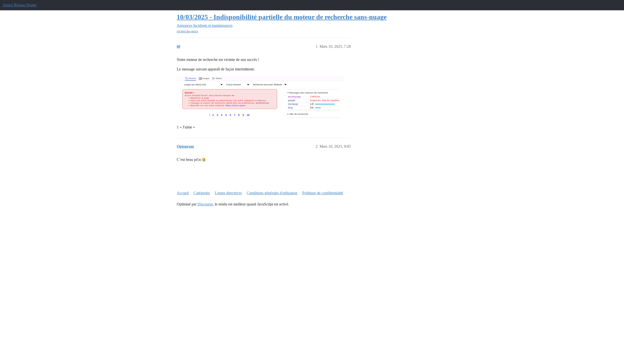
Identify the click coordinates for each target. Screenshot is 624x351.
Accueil (183, 193)
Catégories (202, 193)
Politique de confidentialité (322, 193)
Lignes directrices (228, 193)
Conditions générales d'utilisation (272, 193)
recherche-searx (187, 31)
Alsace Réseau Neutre (19, 5)
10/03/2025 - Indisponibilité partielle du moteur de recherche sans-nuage (282, 17)
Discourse (205, 204)
